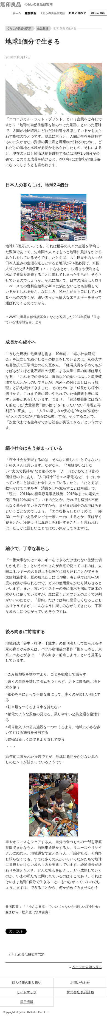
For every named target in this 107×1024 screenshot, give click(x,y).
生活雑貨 (42, 28)
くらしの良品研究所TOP (26, 955)
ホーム (17, 13)
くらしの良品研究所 (53, 13)
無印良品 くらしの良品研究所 (26, 4)
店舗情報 (30, 13)
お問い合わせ (77, 13)
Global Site (98, 13)
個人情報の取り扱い (26, 983)
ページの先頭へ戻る (87, 967)
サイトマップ (26, 992)
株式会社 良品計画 (80, 992)
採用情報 (26, 1002)
